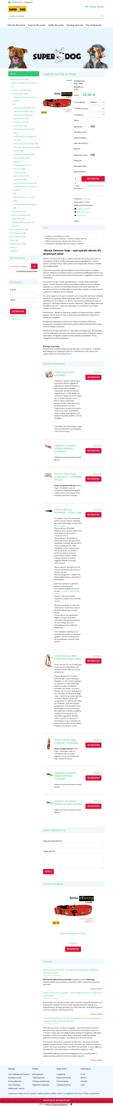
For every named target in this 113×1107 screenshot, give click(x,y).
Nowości (13, 247)
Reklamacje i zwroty (16, 1088)
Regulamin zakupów (40, 1085)
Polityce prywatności (91, 1093)
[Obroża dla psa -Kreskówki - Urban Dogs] (49, 511)
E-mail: (13, 289)
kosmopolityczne (21, 165)
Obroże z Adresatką (20, 90)
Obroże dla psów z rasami (24, 197)
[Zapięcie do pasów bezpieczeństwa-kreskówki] (49, 447)
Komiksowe (18, 125)
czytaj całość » (96, 988)
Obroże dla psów (17, 79)
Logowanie (61, 1074)
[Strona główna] (17, 8)
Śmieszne (17, 172)
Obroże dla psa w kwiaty (23, 136)
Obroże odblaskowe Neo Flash (24, 83)
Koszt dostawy (14, 1085)
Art (15, 140)
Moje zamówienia (64, 1077)
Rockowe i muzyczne (22, 154)
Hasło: (13, 300)
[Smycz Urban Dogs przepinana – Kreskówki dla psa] (49, 475)
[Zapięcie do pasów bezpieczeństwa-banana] (49, 802)
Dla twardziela (19, 158)
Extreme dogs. (59, 526)
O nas (83, 1074)
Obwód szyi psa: (81, 108)
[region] (56, 47)
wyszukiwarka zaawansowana (27, 271)
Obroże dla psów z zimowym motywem (24, 188)
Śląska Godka (19, 118)
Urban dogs (16, 218)
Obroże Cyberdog (19, 215)
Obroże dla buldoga (22, 115)
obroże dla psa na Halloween (25, 204)
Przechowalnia (62, 1081)
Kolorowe (17, 179)
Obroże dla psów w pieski (24, 143)
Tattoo (16, 161)
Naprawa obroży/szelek (21, 222)
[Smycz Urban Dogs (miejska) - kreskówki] (49, 745)
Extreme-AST (17, 211)
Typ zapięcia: (79, 102)
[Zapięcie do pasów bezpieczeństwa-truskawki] (49, 774)
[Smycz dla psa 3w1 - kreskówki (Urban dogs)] (49, 661)
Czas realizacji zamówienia (18, 1074)
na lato (16, 151)
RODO (83, 1077)
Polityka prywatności (40, 1081)
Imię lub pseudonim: (52, 841)
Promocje (14, 251)
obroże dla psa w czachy (23, 183)
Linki (82, 1085)
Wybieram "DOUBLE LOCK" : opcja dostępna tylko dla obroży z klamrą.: (81, 137)
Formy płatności (14, 1081)
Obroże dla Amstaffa (22, 108)
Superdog (86, 199)
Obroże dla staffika (21, 111)
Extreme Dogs (17, 93)
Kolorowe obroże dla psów (24, 147)
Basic (14, 226)
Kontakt (84, 1081)
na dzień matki (20, 122)
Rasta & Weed (19, 176)
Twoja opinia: (49, 851)
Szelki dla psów (16, 233)
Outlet (12, 240)
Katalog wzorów (14, 1077)
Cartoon (17, 168)
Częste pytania (38, 1077)
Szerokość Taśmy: (78, 118)
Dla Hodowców (16, 236)
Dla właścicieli (15, 244)
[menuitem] (16, 25)
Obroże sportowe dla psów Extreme (24, 99)
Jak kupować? (37, 1074)
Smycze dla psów (17, 229)
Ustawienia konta (64, 1085)
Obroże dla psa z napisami (24, 129)
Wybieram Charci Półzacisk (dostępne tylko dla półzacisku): (81, 163)
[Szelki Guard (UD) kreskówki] (49, 374)
